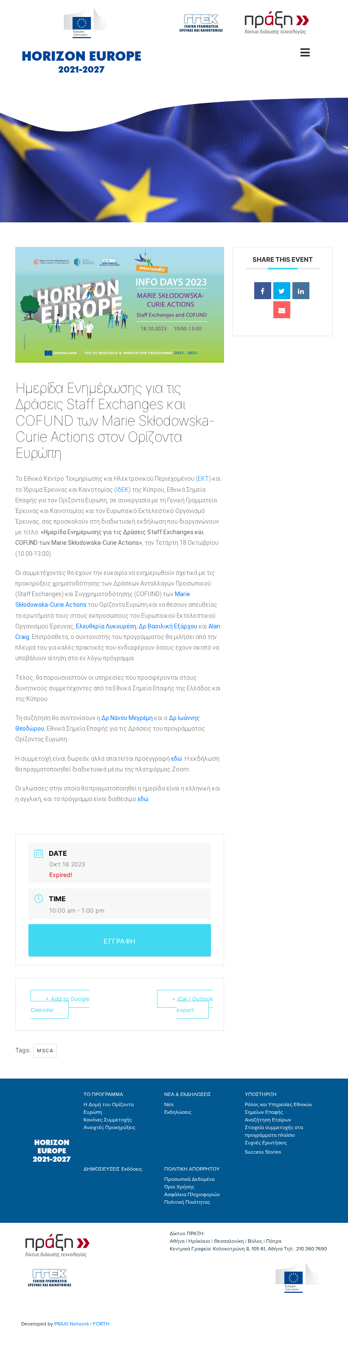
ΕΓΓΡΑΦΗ (120, 941)
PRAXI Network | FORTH (81, 1324)
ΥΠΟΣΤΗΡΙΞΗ (261, 1094)
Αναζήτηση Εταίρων (268, 1120)
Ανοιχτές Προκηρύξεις (109, 1127)
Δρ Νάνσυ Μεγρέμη (127, 718)
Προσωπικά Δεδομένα (189, 1179)
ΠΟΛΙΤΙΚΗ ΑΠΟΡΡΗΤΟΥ (192, 1169)
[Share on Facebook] (262, 290)
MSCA (45, 1051)
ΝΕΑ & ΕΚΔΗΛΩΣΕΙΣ (187, 1094)
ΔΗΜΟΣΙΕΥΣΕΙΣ (102, 1169)
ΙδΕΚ (122, 489)
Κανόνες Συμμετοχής (108, 1120)
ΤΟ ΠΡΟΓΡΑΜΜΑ (103, 1094)
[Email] (281, 309)
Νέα (169, 1104)
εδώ (176, 758)
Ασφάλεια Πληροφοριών (192, 1194)
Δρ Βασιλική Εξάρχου (168, 626)
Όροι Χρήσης (179, 1187)
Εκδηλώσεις (177, 1112)
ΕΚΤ (203, 478)
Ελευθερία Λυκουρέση (106, 626)
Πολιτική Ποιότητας (187, 1202)
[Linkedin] (300, 290)
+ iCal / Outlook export (192, 1004)
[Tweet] (281, 290)
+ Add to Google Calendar (60, 1004)
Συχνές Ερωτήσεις (266, 1143)
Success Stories (263, 1152)
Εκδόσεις (131, 1169)
